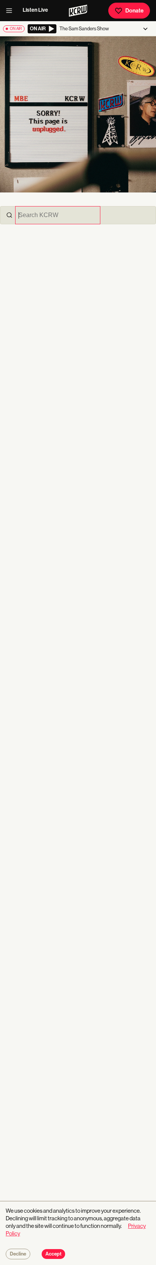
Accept (53, 1254)
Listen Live (35, 10)
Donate (134, 10)
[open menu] (11, 10)
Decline (18, 1254)
